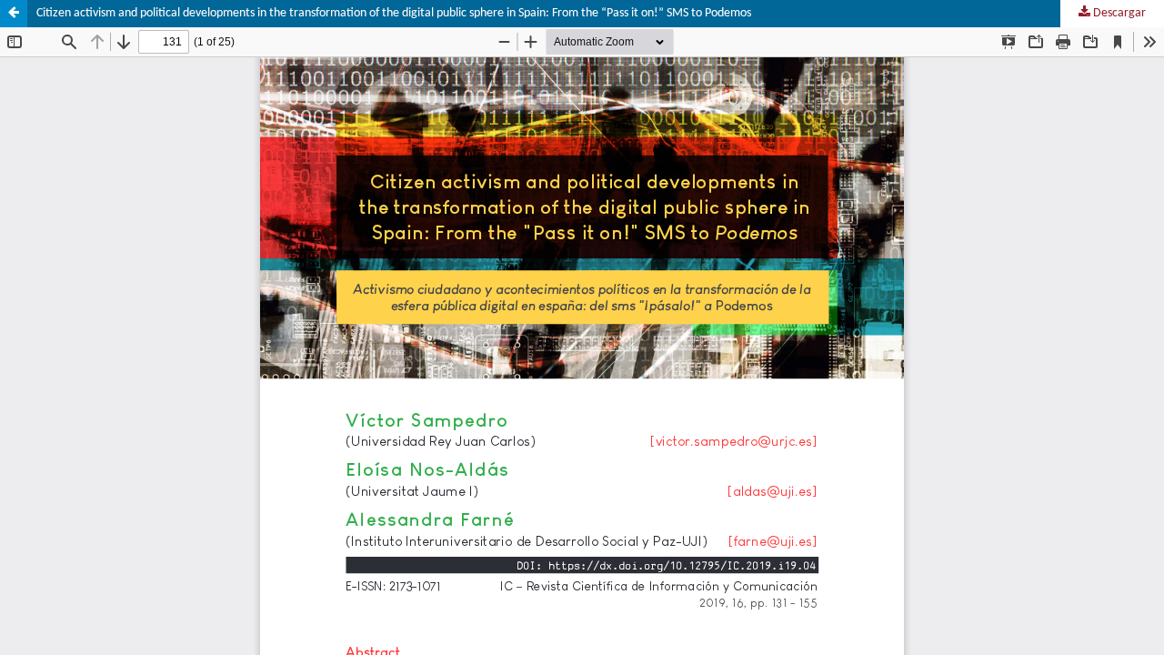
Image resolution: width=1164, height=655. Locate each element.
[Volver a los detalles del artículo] (13, 13)
